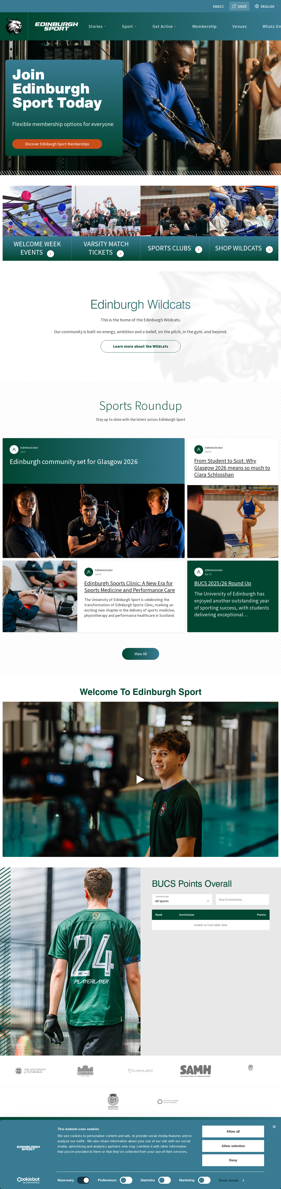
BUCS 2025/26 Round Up (222, 583)
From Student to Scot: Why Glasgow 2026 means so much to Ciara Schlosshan (232, 467)
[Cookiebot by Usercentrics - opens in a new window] (28, 1180)
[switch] (126, 1180)
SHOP (242, 6)
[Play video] (140, 779)
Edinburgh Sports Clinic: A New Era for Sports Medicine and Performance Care (129, 587)
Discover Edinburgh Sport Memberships (57, 143)
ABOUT (218, 6)
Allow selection (233, 1146)
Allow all (233, 1131)
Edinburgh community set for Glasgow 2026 (74, 461)
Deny (233, 1160)
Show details (229, 1180)
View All (140, 653)
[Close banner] (274, 1126)
